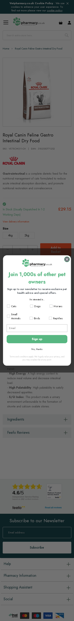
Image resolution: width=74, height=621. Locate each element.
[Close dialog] (67, 259)
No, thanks (36, 349)
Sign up (37, 339)
